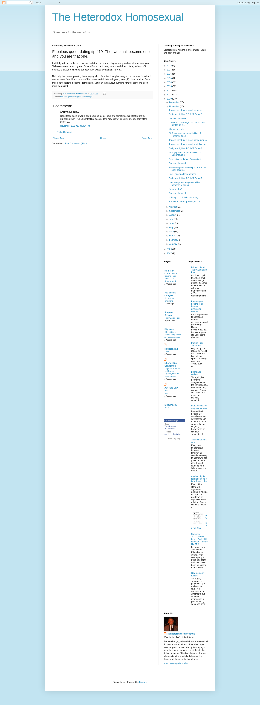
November (174, 106)
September (174, 211)
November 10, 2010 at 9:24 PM (75, 126)
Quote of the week (177, 118)
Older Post (147, 138)
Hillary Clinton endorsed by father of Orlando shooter (172, 334)
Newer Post (58, 138)
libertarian (177, 434)
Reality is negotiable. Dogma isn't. (185, 159)
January (173, 244)
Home (103, 138)
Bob (166, 393)
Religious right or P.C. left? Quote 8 (185, 148)
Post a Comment (65, 132)
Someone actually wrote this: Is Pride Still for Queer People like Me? (199, 539)
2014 (169, 82)
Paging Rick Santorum (197, 344)
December (174, 102)
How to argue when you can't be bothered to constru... (184, 183)
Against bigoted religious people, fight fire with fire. (199, 479)
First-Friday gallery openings (182, 174)
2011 (169, 94)
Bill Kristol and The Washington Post (199, 270)
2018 (169, 65)
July (171, 219)
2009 (169, 249)
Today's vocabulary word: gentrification (187, 144)
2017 (169, 70)
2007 (169, 253)
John (166, 351)
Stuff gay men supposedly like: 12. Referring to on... (185, 134)
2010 (169, 99)
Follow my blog (174, 439)
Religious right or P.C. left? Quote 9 (185, 114)
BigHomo (169, 329)
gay (165, 434)
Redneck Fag (171, 349)
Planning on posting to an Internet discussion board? (197, 306)
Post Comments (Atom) (76, 143)
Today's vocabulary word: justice (184, 201)
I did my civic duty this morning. (184, 197)
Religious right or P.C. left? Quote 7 (185, 178)
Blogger (143, 682)
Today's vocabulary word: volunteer (186, 110)
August (173, 215)
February (173, 240)
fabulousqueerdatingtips (70, 97)
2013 (169, 86)
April (171, 231)
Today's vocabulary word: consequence (188, 140)
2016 (169, 74)
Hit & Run (169, 271)
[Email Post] (104, 93)
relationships (87, 97)
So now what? (176, 189)
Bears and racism (196, 373)
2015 (169, 78)
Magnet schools (176, 129)
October (173, 207)
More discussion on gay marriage (199, 406)
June (172, 223)
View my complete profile (176, 663)
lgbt (170, 434)
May (171, 227)
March (172, 235)
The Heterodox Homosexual (118, 17)
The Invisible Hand (172, 318)
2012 (169, 90)
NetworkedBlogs (171, 421)
